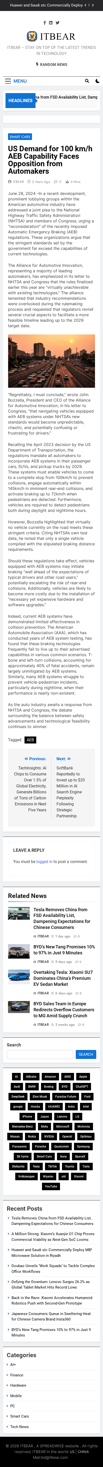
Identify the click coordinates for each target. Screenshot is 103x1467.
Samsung (83, 1146)
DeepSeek (18, 1096)
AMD (67, 1076)
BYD (65, 1086)
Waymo (48, 1176)
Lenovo (62, 1116)
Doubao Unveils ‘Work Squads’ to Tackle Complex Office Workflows (49, 5)
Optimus (86, 1136)
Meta (44, 1126)
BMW (32, 1086)
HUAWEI (54, 1106)
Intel (86, 1106)
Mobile (16, 1396)
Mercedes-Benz (22, 1126)
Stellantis (18, 1166)
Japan (44, 1116)
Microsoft (62, 1126)
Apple (83, 1076)
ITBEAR (18, 181)
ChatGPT (82, 1086)
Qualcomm (61, 1146)
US (72, 1452)
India (71, 1106)
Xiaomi (79, 1176)
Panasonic (19, 1146)
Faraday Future (65, 1096)
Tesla (36, 1166)
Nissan (15, 1136)
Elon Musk (40, 1096)
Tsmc (86, 1166)
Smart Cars (20, 136)
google (17, 1106)
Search (14, 1044)
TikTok (52, 1166)
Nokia (32, 1136)
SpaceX (80, 1156)
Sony (63, 1156)
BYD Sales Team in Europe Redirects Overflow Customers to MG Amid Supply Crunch (64, 1009)
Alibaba (31, 1076)
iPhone (27, 1116)
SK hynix (22, 1156)
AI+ (13, 1364)
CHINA (83, 1452)
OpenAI (67, 1136)
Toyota (69, 1166)
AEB (30, 739)
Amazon (50, 1076)
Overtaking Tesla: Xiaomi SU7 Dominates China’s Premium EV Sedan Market (63, 978)
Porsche (40, 1146)
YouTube (51, 1186)
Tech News (19, 1427)
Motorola (84, 1126)
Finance (16, 1375)
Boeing (49, 1086)
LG (77, 1116)
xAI (64, 1176)
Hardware (18, 1385)
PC (12, 1406)
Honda (35, 1106)
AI (16, 1076)
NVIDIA (49, 1136)
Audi (17, 1086)
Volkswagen (26, 1176)
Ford (87, 1096)
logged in (44, 861)
